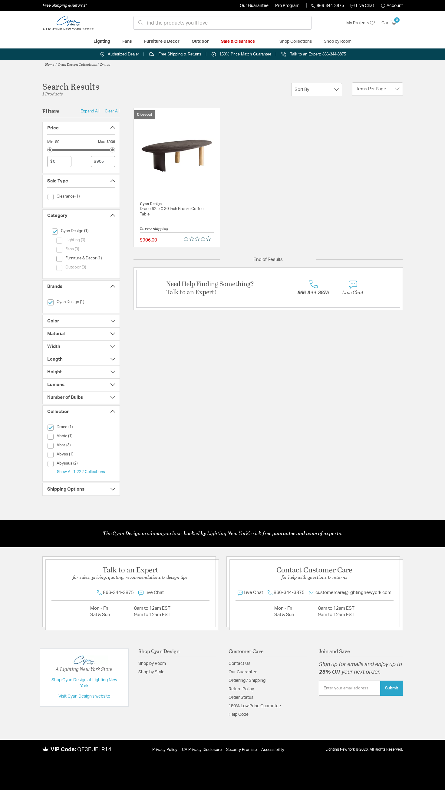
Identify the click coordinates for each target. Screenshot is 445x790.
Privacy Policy (164, 750)
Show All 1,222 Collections (81, 472)
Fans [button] (127, 41)
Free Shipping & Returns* (65, 5)
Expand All (90, 111)
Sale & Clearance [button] (238, 41)
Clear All (112, 111)
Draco (105, 64)
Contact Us (239, 664)
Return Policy (241, 689)
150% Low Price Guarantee (255, 706)
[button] (392, 6)
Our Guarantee (254, 6)
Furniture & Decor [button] (162, 41)
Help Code (239, 714)
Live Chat (365, 6)
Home (49, 64)
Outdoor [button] (200, 41)
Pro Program (287, 6)
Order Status (241, 697)
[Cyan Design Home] (68, 23)
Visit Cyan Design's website (84, 696)
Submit (391, 688)
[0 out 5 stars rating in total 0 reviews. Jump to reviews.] (199, 239)
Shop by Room (152, 664)
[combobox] (223, 23)
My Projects (358, 23)
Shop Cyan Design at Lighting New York (84, 683)
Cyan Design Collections (77, 64)
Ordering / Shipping (247, 680)
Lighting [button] (102, 41)
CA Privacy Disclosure (202, 750)
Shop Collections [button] (295, 41)
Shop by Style (151, 672)
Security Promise (241, 750)
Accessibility (272, 750)
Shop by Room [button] (337, 41)
